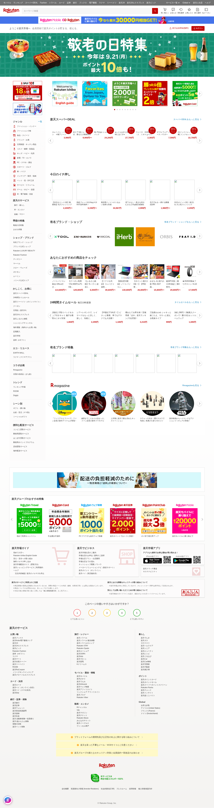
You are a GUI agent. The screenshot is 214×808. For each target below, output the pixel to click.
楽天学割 (16, 336)
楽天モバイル (82, 676)
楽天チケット (82, 715)
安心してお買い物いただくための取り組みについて (127, 590)
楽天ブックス (18, 638)
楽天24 (122, 3)
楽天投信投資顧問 (19, 711)
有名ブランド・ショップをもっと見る (181, 222)
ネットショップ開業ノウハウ (90, 564)
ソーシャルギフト (20, 417)
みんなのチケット (84, 721)
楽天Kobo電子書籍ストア (22, 640)
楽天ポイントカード (149, 679)
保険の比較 (17, 724)
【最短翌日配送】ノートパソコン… (123, 284)
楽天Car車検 (146, 662)
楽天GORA (81, 654)
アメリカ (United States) (150, 708)
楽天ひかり (81, 679)
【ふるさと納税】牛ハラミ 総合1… (92, 284)
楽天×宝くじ (81, 659)
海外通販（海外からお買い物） (25, 327)
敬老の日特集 (18, 225)
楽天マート (17, 659)
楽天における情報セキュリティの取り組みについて (127, 582)
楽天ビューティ (147, 651)
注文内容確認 (20, 573)
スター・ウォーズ (20, 268)
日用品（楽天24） (20, 310)
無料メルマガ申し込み (22, 561)
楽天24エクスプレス (135, 3)
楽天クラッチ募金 (150, 569)
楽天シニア (145, 648)
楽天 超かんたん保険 (21, 721)
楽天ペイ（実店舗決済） (88, 573)
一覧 (40, 121)
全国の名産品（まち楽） (22, 374)
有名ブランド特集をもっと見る (184, 347)
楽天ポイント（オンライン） (90, 570)
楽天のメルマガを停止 (35, 573)
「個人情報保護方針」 (50, 591)
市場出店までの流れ (86, 561)
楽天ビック (151, 3)
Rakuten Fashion (20, 255)
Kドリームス (82, 664)
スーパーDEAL (31, 3)
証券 (69, 3)
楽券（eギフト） (19, 340)
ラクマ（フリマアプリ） (22, 357)
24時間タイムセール (21, 297)
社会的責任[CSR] (107, 789)
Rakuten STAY (82, 646)
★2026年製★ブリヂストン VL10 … (189, 284)
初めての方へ (18, 553)
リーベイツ (111, 3)
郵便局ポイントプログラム (23, 442)
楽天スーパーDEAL (20, 293)
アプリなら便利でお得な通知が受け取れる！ (160, 553)
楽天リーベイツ (19, 664)
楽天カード (17, 685)
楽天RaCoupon (19, 670)
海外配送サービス (20, 451)
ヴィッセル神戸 (83, 726)
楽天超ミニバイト (148, 696)
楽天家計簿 (145, 670)
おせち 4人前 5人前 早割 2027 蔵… (157, 284)
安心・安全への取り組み (23, 559)
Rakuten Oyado (83, 648)
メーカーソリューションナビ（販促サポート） (97, 567)
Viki (78, 710)
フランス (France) (148, 711)
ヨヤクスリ (145, 643)
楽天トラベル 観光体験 (86, 640)
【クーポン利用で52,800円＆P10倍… (75, 284)
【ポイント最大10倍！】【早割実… (140, 284)
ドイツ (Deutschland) (149, 713)
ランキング (18, 3)
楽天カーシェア (83, 651)
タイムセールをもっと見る (187, 302)
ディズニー (17, 259)
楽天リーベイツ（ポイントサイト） (27, 302)
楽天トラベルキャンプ (85, 643)
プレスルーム (121, 789)
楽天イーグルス (83, 723)
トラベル (53, 3)
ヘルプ (208, 3)
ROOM (16, 391)
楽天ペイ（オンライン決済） (24, 687)
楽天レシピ (145, 654)
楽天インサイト (147, 693)
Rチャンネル (82, 707)
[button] (173, 11)
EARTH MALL (18, 353)
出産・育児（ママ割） (22, 412)
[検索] (155, 11)
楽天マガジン (82, 713)
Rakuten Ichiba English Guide (25, 555)
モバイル (7, 3)
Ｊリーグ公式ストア (21, 280)
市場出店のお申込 (86, 555)
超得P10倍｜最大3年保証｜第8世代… (172, 284)
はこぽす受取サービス (22, 438)
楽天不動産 (145, 667)
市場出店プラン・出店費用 (89, 559)
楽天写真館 (145, 664)
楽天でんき (145, 638)
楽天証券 (16, 705)
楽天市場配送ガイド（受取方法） (26, 564)
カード (62, 3)
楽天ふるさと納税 (20, 319)
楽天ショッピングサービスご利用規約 (28, 567)
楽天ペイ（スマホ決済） (22, 690)
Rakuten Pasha (147, 687)
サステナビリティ (150, 572)
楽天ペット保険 (19, 727)
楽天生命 (16, 716)
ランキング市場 (19, 387)
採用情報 (132, 789)
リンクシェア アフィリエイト (88, 692)
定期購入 (16, 332)
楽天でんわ (81, 682)
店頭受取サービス (20, 447)
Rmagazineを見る (190, 385)
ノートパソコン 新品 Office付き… (58, 284)
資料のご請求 (99, 555)
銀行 (75, 3)
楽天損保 (16, 713)
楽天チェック (146, 690)
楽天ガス (144, 640)
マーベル (16, 264)
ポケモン (16, 272)
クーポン (16, 306)
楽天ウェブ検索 (83, 687)
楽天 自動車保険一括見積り (23, 719)
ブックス (83, 3)
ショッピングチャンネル (22, 323)
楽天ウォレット (19, 708)
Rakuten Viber (82, 697)
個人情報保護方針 (145, 789)
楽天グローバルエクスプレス (24, 675)
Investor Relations (91, 789)
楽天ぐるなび (146, 656)
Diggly (15, 395)
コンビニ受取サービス (22, 429)
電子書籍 (93, 3)
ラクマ (102, 3)
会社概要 (65, 789)
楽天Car (144, 659)
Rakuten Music (83, 718)
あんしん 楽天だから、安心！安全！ (190, 592)
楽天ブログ (81, 695)
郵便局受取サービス (21, 434)
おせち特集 (17, 229)
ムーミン (16, 276)
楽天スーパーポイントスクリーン (154, 685)
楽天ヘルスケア (147, 646)
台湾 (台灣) (145, 705)
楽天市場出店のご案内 (87, 553)
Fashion (43, 3)
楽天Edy (16, 693)
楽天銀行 (16, 703)
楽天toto (80, 656)
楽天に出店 (197, 3)
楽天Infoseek (82, 684)
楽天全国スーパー (19, 662)
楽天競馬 (80, 662)
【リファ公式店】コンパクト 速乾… (107, 284)
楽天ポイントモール (149, 682)
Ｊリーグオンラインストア (23, 672)
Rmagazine (17, 370)
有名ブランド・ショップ (22, 242)
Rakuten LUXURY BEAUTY (24, 251)
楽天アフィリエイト (84, 689)
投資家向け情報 (77, 789)
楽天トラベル (82, 638)
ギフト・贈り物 (19, 408)
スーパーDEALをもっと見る (186, 119)
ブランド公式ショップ (22, 246)
